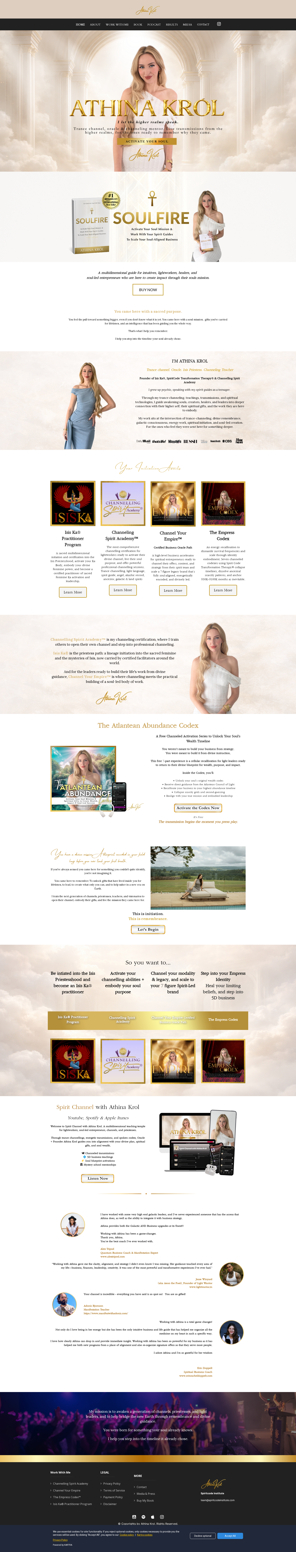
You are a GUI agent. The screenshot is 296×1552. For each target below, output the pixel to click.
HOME (80, 25)
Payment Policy (113, 1497)
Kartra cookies (144, 1534)
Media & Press (146, 1494)
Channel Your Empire (66, 1490)
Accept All (230, 1536)
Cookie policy (127, 1534)
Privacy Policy (111, 1483)
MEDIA (187, 25)
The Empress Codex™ (67, 1497)
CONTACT (203, 24)
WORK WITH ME (117, 25)
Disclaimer (110, 1504)
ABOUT (95, 25)
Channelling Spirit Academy (70, 1483)
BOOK (138, 25)
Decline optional (202, 1536)
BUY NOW (148, 289)
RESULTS (172, 25)
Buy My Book (145, 1500)
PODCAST (154, 25)
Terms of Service (114, 1490)
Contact (142, 1487)
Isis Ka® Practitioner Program (72, 1504)
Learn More (73, 592)
